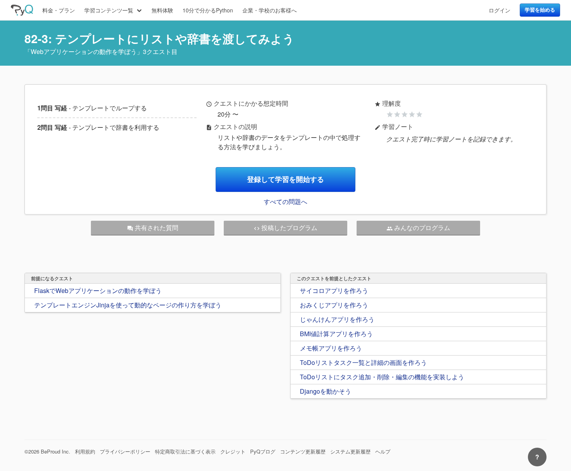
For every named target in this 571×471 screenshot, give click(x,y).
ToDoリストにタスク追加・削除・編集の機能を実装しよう (382, 376)
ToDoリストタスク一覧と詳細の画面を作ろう (363, 362)
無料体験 (162, 10)
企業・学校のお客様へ (269, 10)
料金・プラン (58, 10)
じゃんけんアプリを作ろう (337, 319)
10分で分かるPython (208, 10)
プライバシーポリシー (125, 451)
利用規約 (85, 451)
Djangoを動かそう (325, 391)
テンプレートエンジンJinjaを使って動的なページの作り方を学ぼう (127, 304)
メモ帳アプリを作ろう (331, 348)
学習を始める (540, 10)
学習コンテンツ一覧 (108, 10)
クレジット (232, 451)
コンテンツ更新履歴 (303, 451)
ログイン (499, 10)
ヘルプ (382, 451)
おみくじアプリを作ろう (334, 304)
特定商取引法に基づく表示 (185, 451)
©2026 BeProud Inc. (47, 451)
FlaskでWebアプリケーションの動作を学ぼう (98, 290)
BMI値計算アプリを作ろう (336, 333)
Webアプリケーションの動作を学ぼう (84, 51)
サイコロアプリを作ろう (334, 290)
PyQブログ (262, 451)
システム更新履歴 (350, 451)
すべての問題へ (285, 201)
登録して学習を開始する (285, 179)
